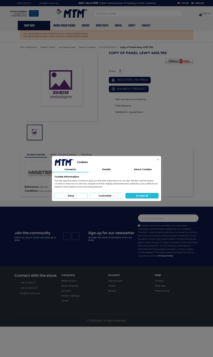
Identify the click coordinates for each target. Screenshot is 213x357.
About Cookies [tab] (143, 169)
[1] (194, 218)
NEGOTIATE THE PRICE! (129, 80)
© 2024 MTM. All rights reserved (106, 320)
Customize (105, 195)
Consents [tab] (70, 169)
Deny (71, 195)
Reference (32, 187)
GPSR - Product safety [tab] (63, 154)
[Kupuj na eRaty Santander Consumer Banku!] (179, 61)
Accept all (142, 195)
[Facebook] (67, 236)
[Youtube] (76, 236)
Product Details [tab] (36, 154)
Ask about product (128, 89)
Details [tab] (106, 169)
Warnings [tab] (86, 154)
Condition (31, 190)
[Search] (178, 13)
